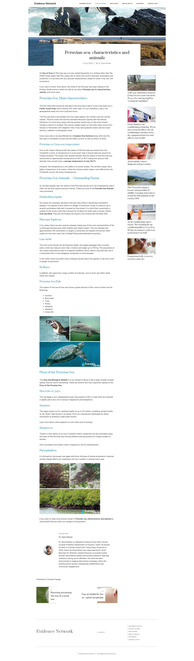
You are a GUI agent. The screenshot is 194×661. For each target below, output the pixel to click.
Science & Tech (153, 3)
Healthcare (114, 3)
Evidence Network (45, 3)
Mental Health (127, 3)
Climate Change (100, 3)
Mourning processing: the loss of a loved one (61, 596)
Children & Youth (85, 3)
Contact (101, 632)
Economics (140, 3)
